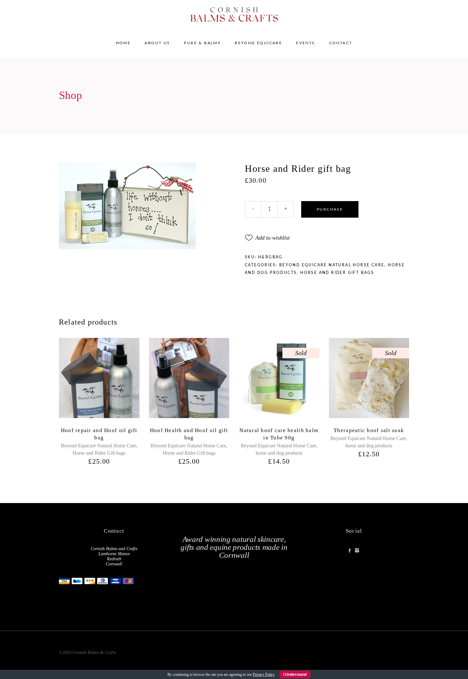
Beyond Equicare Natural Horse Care (332, 265)
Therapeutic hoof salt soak (369, 430)
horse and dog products (279, 453)
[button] (267, 238)
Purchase (330, 209)
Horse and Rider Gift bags (337, 273)
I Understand (295, 674)
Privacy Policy (263, 674)
